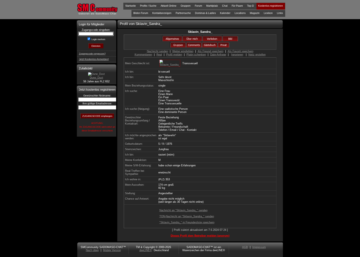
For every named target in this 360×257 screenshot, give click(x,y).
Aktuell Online (168, 5)
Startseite (130, 5)
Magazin (255, 13)
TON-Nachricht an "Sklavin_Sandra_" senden (186, 216)
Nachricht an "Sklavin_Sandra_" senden (183, 210)
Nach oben (92, 250)
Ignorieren (237, 54)
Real (159, 54)
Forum (198, 5)
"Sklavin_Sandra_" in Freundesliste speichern (186, 222)
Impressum (259, 247)
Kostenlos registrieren (270, 5)
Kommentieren (143, 54)
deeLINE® (145, 250)
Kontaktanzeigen (161, 13)
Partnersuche (183, 13)
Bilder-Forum (140, 13)
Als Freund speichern (210, 51)
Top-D (250, 5)
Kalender (225, 13)
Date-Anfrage (218, 54)
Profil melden (174, 54)
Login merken (98, 39)
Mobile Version (112, 250)
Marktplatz (212, 5)
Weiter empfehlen (182, 51)
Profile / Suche (148, 5)
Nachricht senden (157, 51)
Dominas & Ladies (205, 13)
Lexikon (268, 13)
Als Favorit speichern (240, 51)
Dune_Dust (96, 77)
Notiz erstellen (257, 54)
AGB (245, 247)
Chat (225, 5)
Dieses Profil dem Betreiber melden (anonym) (200, 235)
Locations (240, 13)
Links (280, 13)
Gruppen (186, 5)
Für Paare (237, 5)
